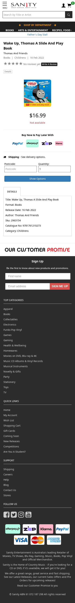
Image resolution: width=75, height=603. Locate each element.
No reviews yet (32, 64)
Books (10, 30)
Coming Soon (11, 436)
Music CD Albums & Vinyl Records (23, 361)
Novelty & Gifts (12, 371)
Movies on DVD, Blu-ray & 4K (20, 355)
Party (6, 376)
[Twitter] (14, 516)
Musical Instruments (15, 366)
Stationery (9, 382)
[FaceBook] (7, 516)
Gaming (8, 340)
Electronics (9, 324)
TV (4, 392)
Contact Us (9, 490)
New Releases (11, 441)
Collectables (10, 319)
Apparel (8, 309)
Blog (6, 485)
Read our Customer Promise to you (37, 585)
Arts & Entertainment (33, 30)
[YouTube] (29, 516)
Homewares (10, 350)
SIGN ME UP (60, 286)
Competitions (11, 446)
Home (6, 410)
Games (7, 335)
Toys (6, 387)
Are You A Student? (14, 451)
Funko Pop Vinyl (12, 329)
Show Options (37, 178)
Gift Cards (9, 430)
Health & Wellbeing (14, 345)
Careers (8, 474)
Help (6, 479)
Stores (7, 495)
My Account (10, 415)
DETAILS (12, 191)
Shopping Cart (11, 425)
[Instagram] (21, 516)
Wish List (8, 420)
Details (8, 71)
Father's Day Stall (37, 34)
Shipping (8, 469)
